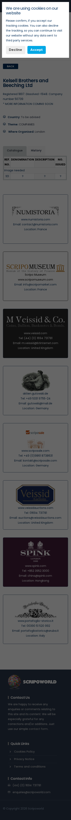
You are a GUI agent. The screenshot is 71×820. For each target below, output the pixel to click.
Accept (36, 50)
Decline (15, 50)
